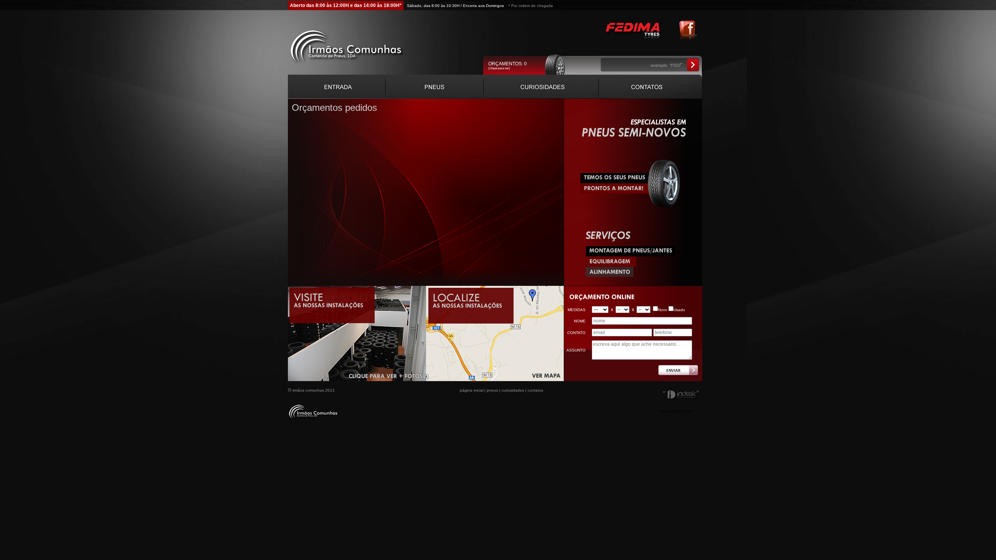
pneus (492, 390)
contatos (535, 390)
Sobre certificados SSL (675, 411)
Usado (679, 310)
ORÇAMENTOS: (507, 63)
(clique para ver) (499, 68)
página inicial (471, 390)
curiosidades (513, 390)
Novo (662, 310)
